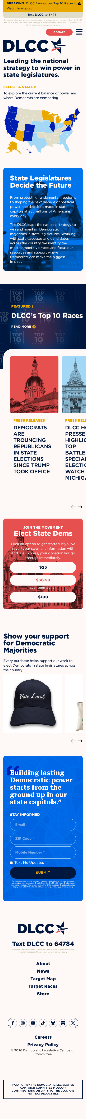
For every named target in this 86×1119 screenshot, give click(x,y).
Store (43, 993)
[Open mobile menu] (79, 32)
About (43, 963)
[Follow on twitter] (73, 1023)
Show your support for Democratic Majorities (36, 643)
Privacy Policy (43, 1044)
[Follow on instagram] (23, 1023)
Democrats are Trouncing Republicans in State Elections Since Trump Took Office (32, 450)
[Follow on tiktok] (43, 1023)
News (43, 971)
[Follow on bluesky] (53, 1023)
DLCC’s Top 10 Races (47, 316)
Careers (43, 1037)
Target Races (43, 986)
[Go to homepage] (43, 928)
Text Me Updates (29, 863)
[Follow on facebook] (13, 1023)
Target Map (43, 978)
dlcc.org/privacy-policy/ (62, 887)
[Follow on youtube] (33, 1023)
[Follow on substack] (63, 1023)
